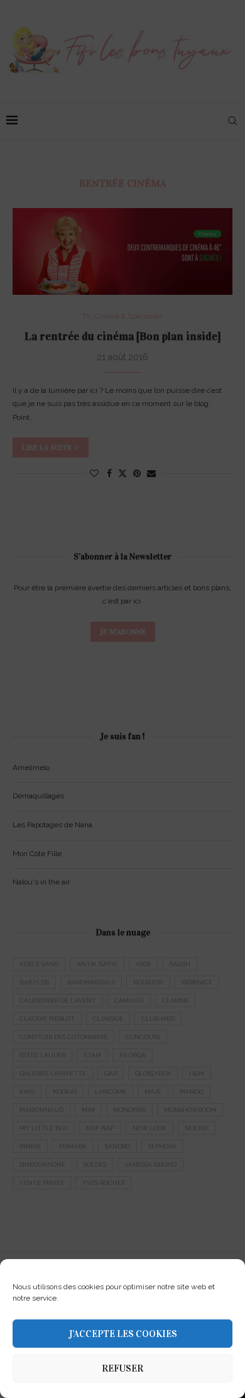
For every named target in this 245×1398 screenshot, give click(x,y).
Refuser (122, 1368)
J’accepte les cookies (122, 1334)
